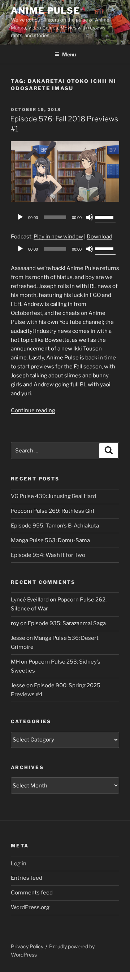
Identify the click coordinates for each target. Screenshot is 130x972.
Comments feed (32, 892)
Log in (18, 863)
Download (99, 236)
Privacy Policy (27, 946)
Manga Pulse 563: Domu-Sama (50, 540)
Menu (69, 54)
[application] (65, 217)
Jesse (18, 638)
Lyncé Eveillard (30, 599)
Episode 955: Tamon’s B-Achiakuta (55, 525)
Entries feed (26, 878)
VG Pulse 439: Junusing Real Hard (53, 496)
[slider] (105, 216)
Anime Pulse (45, 10)
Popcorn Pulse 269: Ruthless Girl (52, 511)
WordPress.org (30, 907)
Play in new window (58, 236)
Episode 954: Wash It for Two (48, 555)
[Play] (20, 217)
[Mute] (89, 217)
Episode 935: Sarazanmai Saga (67, 623)
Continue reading (33, 410)
